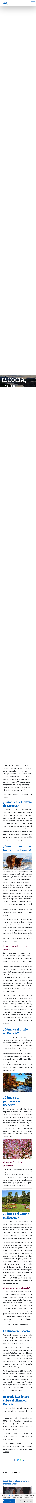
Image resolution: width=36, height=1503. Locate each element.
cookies (11, 1495)
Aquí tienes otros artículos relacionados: (16, 1481)
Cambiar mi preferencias (25, 1501)
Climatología (15, 1472)
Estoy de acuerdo (9, 1501)
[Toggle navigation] (33, 3)
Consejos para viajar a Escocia (12, 352)
